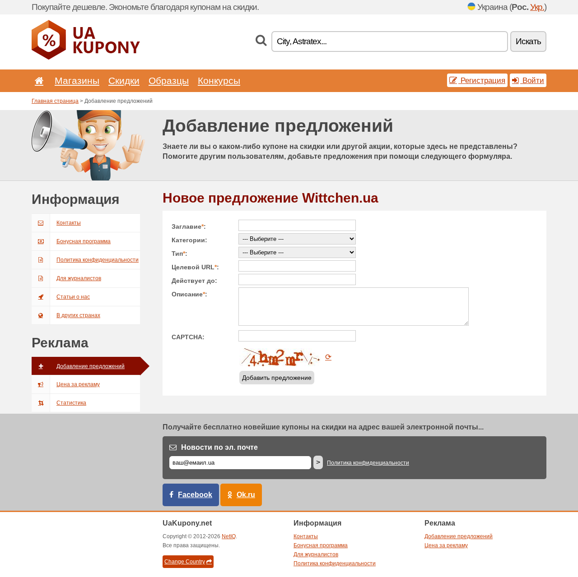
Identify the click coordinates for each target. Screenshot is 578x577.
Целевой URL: (195, 267)
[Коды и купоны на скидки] (86, 58)
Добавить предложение (277, 377)
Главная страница (55, 101)
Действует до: (194, 280)
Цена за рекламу (78, 384)
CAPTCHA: (188, 337)
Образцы (169, 80)
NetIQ (229, 536)
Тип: (179, 253)
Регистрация (481, 80)
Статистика (71, 403)
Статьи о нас (73, 297)
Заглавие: (189, 226)
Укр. (537, 7)
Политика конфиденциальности (97, 260)
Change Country (184, 562)
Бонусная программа (83, 241)
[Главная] (37, 80)
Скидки (124, 80)
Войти (532, 80)
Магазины (77, 80)
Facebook (195, 495)
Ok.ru (246, 495)
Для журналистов (78, 278)
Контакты (68, 223)
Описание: (189, 294)
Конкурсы (219, 80)
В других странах (78, 315)
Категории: (189, 240)
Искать (528, 41)
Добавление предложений (90, 366)
